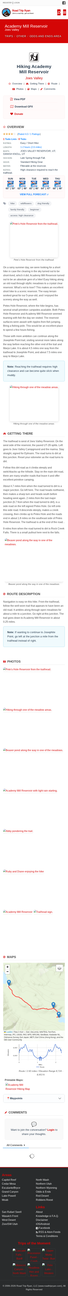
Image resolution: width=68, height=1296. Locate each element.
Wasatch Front (10, 1216)
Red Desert (42, 1195)
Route (54, 83)
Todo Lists (10, 139)
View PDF (19, 99)
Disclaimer (42, 1220)
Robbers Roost (44, 1200)
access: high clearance (21, 215)
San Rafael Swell (12, 1212)
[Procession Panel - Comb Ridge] (34, 1255)
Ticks (22, 139)
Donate (18, 114)
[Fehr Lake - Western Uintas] (49, 1269)
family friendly (17, 209)
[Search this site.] (59, 12)
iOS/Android (43, 1224)
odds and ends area (45, 36)
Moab (5, 1200)
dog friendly (43, 203)
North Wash (42, 1179)
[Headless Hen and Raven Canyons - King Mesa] (34, 1269)
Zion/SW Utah (10, 1224)
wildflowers (26, 203)
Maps (33, 89)
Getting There (36, 83)
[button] (9, 983)
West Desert (9, 1220)
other (21, 36)
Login (17, 3)
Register (7, 3)
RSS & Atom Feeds (49, 1232)
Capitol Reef (9, 1179)
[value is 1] (4, 134)
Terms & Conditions (47, 1236)
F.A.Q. (55, 1216)
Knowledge (42, 1216)
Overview (17, 83)
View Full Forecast (33, 194)
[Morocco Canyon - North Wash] (19, 1269)
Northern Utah (44, 1183)
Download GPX (24, 106)
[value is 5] (14, 134)
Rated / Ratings (29, 134)
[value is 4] (12, 134)
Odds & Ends (43, 1191)
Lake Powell (9, 1195)
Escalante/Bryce (11, 1187)
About (39, 1212)
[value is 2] (7, 134)
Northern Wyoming (46, 1187)
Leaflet (9, 1031)
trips (9, 36)
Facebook (44, 1228)
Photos (20, 89)
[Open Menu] (64, 12)
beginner (34, 209)
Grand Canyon (10, 1191)
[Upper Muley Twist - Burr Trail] (49, 1255)
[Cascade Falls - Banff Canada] (19, 1255)
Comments (49, 89)
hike (12, 203)
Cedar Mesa (9, 1183)
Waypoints (14, 1098)
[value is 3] (9, 134)
